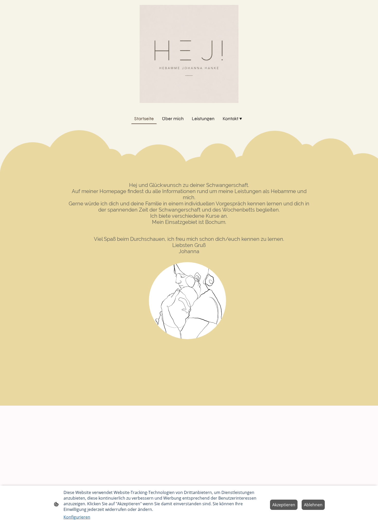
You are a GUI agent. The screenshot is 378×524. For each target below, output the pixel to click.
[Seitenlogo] (189, 54)
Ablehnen (313, 505)
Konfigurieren (77, 517)
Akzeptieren (283, 505)
